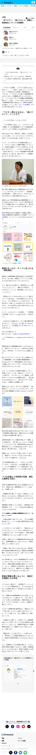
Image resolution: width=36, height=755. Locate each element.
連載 (15, 6)
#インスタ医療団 (24, 104)
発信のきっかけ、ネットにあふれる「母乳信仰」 (18, 76)
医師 (27, 55)
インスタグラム (21, 55)
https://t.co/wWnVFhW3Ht (21, 334)
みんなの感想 (31, 18)
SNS (12, 55)
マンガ (9, 6)
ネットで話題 (24, 6)
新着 (3, 6)
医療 (15, 55)
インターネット (6, 55)
